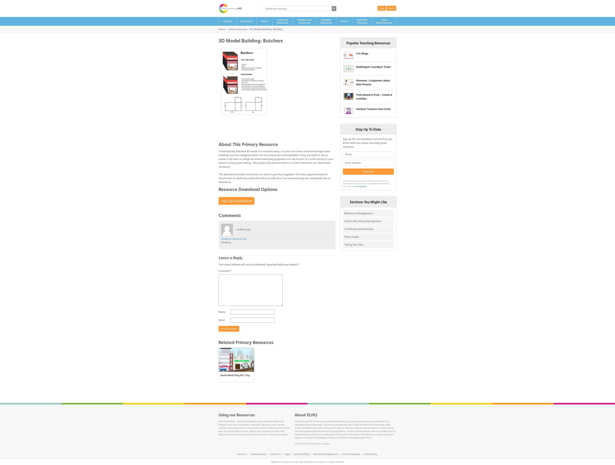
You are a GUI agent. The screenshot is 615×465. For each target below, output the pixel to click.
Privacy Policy (371, 454)
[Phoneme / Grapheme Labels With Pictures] (349, 82)
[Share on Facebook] (227, 123)
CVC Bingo (362, 53)
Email (222, 320)
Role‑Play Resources (282, 21)
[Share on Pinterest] (227, 133)
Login (382, 8)
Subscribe (368, 171)
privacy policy (360, 186)
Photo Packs (351, 236)
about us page (322, 443)
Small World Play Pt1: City (235, 375)
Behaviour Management (358, 213)
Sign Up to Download (236, 201)
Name (222, 311)
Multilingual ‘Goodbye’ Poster (373, 67)
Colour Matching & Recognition (362, 221)
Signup (391, 8)
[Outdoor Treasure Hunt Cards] (349, 110)
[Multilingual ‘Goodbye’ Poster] (349, 68)
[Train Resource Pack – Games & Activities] (349, 96)
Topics (264, 21)
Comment (225, 270)
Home (222, 29)
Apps (287, 454)
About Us (242, 454)
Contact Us (275, 454)
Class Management (384, 21)
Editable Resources (326, 21)
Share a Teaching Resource (325, 454)
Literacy (227, 21)
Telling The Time (353, 244)
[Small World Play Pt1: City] (236, 360)
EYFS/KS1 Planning (362, 21)
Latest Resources (237, 29)
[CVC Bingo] (349, 55)
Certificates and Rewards (358, 228)
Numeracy (246, 21)
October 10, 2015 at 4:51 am (234, 239)
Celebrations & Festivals (304, 21)
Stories (344, 21)
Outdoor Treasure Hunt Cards (373, 109)
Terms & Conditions (351, 454)
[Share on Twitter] (227, 128)
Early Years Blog (301, 454)
